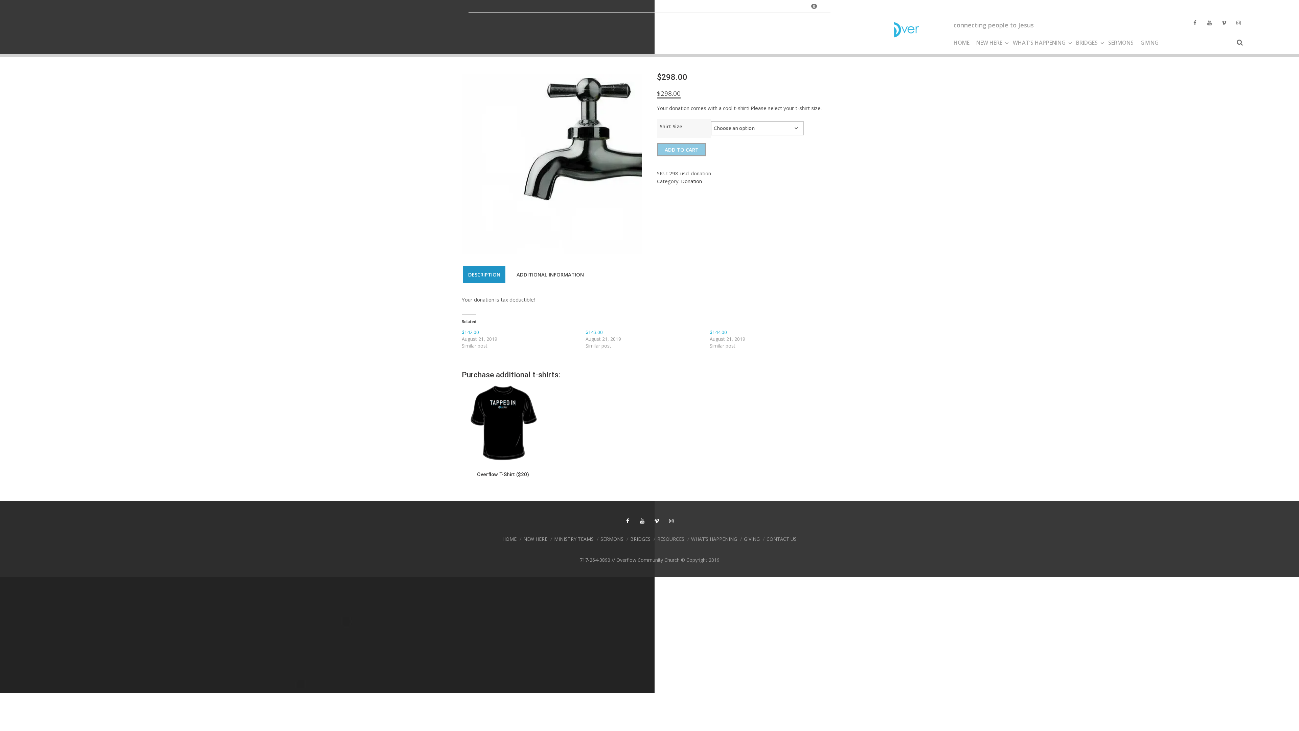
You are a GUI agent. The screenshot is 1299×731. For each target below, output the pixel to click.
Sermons (1121, 42)
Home (962, 42)
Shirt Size (671, 126)
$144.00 (718, 332)
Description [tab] (484, 274)
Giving (1149, 42)
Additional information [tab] (550, 274)
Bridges (1087, 42)
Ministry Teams (574, 539)
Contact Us (782, 539)
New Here (989, 42)
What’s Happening (1039, 42)
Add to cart (682, 149)
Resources (670, 539)
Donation (691, 181)
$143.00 (594, 332)
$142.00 (470, 332)
